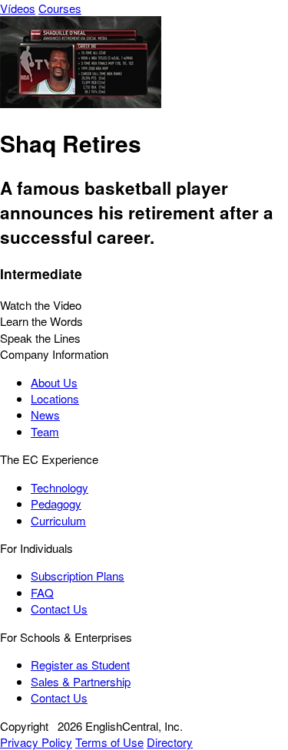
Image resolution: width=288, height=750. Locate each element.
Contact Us (59, 608)
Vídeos (17, 8)
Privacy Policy (36, 742)
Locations (55, 398)
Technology (59, 487)
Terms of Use (109, 742)
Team (45, 431)
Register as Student (80, 664)
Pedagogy (56, 503)
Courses (59, 8)
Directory (170, 742)
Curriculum (58, 520)
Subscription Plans (77, 575)
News (45, 414)
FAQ (42, 592)
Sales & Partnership (81, 681)
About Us (54, 382)
